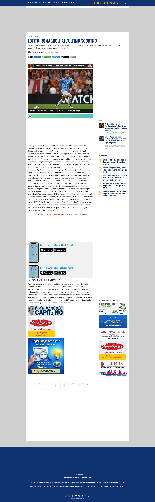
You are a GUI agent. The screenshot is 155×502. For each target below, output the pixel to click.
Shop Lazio (68, 478)
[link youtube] (104, 3)
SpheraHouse (80, 498)
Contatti (71, 3)
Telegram (56, 57)
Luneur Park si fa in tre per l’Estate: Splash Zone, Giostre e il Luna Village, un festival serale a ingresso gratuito (115, 140)
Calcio (49, 3)
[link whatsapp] (111, 3)
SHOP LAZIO (64, 3)
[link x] (94, 3)
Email (73, 57)
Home (30, 36)
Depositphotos (85, 478)
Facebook (37, 57)
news (100, 120)
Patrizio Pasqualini (36, 52)
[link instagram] (101, 3)
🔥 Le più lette (103, 155)
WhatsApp (47, 57)
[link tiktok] (114, 3)
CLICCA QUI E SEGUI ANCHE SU (60, 214)
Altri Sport (56, 3)
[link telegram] (107, 3)
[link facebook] (98, 3)
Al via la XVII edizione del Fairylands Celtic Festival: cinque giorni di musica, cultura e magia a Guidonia (116, 127)
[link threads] (120, 3)
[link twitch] (117, 3)
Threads (65, 57)
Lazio (44, 3)
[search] (125, 3)
